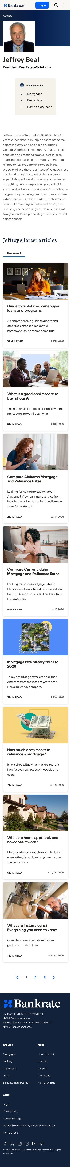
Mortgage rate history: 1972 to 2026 (32, 664)
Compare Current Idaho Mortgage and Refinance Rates (33, 571)
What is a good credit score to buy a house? (32, 396)
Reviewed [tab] (14, 253)
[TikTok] (41, 1143)
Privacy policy (10, 1111)
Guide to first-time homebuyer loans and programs (33, 308)
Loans (6, 1075)
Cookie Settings (12, 1118)
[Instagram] (19, 1143)
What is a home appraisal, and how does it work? (32, 839)
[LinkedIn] (27, 1143)
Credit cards (10, 1068)
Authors (7, 15)
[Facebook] (5, 1143)
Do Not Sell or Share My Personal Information (29, 1125)
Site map (43, 1061)
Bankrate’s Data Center (16, 1082)
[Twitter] (12, 1143)
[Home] (16, 5)
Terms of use (10, 1132)
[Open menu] (64, 5)
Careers (42, 1068)
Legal (6, 1104)
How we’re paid (46, 1054)
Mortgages (9, 1054)
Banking (7, 1061)
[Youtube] (34, 1143)
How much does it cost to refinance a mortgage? (28, 752)
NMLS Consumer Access (17, 1018)
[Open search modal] (56, 5)
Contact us (44, 1075)
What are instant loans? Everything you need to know (32, 927)
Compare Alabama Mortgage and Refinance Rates (32, 479)
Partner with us (46, 1082)
